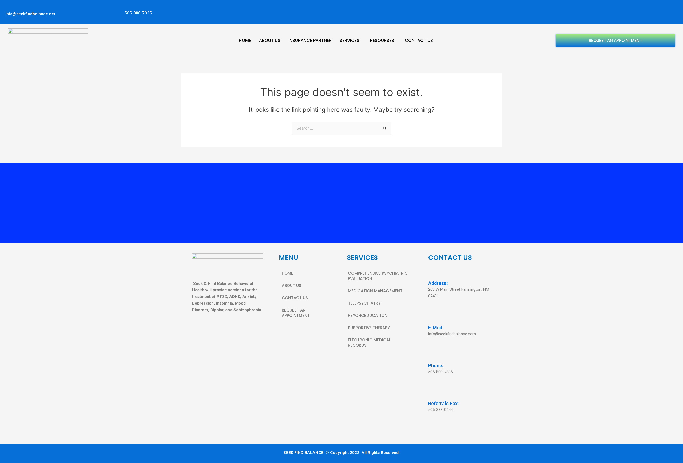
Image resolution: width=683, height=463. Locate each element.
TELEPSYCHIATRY (364, 303)
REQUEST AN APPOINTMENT (615, 40)
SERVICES (349, 40)
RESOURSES (382, 40)
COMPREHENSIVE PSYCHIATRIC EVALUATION (378, 275)
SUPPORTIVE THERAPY (369, 327)
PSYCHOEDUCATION (367, 315)
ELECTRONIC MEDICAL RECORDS (369, 342)
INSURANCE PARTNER (310, 40)
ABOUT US (269, 40)
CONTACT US (419, 40)
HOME (245, 40)
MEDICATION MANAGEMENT (375, 291)
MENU (288, 257)
